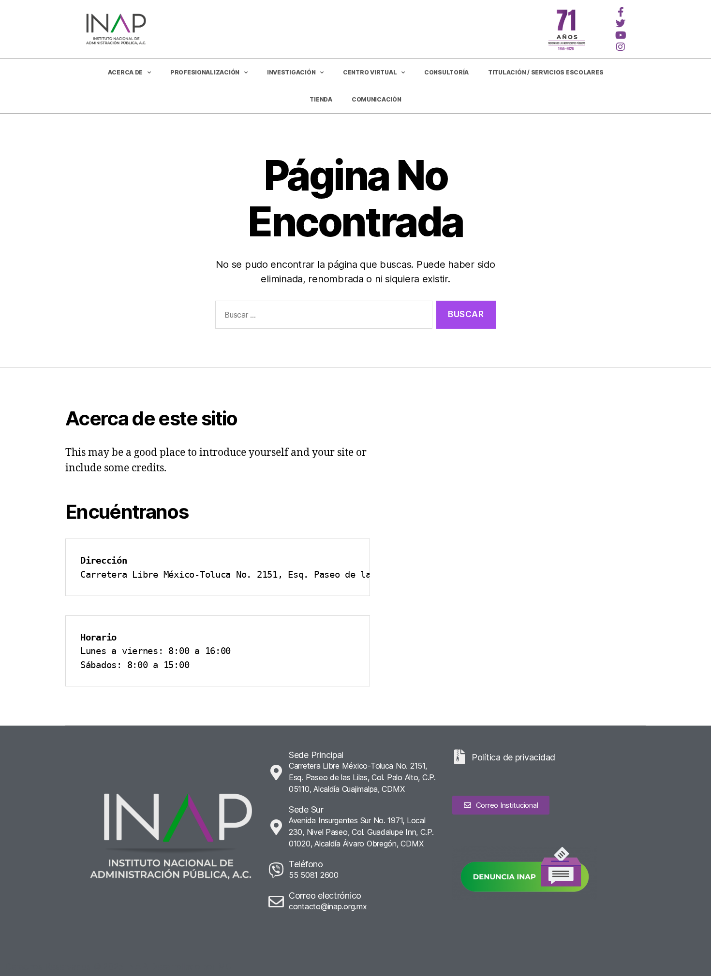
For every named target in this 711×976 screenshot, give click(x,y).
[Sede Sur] (276, 827)
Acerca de (125, 72)
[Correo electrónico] (276, 901)
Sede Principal (316, 755)
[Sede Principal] (276, 772)
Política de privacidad (513, 757)
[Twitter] (620, 23)
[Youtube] (620, 35)
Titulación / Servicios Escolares (545, 72)
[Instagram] (620, 47)
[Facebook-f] (620, 12)
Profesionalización (204, 72)
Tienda (321, 99)
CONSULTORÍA (446, 72)
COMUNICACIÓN (376, 99)
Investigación (291, 72)
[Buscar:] (321, 317)
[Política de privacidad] (459, 757)
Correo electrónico (325, 895)
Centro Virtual (370, 72)
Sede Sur (306, 809)
